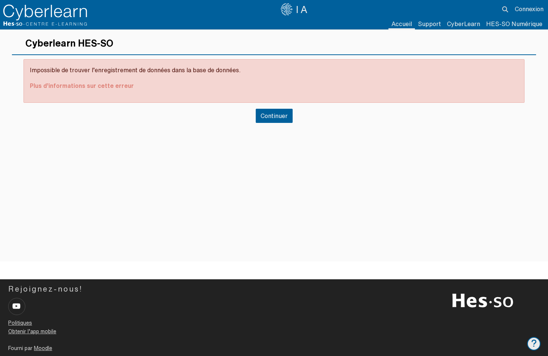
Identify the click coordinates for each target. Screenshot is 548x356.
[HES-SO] (482, 300)
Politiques (20, 322)
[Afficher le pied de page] (534, 343)
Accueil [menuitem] (401, 24)
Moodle (43, 348)
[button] (505, 9)
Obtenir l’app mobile (32, 331)
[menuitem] (463, 24)
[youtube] (16, 306)
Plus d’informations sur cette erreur (82, 86)
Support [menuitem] (429, 24)
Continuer (274, 116)
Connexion (529, 9)
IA (302, 9)
